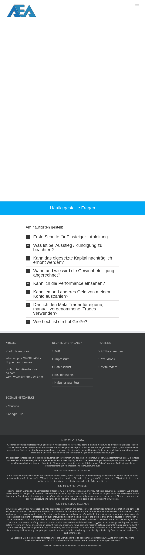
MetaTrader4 (109, 367)
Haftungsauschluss (66, 382)
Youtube (13, 406)
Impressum (61, 359)
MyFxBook (108, 359)
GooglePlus (15, 414)
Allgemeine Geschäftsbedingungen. (98, 452)
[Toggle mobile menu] (137, 6)
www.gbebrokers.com (110, 540)
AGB (57, 351)
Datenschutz (62, 367)
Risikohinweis (63, 375)
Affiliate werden (112, 351)
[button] (72, 237)
